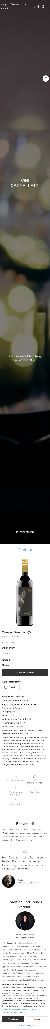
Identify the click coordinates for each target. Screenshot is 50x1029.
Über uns (15, 4)
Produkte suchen (15, 780)
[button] (11, 687)
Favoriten (35, 792)
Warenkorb (15, 804)
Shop (4, 637)
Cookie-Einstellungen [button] (25, 1025)
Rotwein (15, 637)
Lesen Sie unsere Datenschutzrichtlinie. (19, 1010)
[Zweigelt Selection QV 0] (25, 592)
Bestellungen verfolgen (15, 793)
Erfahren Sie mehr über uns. (14, 1012)
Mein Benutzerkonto (34, 781)
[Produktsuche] (45, 78)
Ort (25, 4)
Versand (6, 653)
